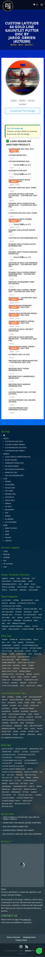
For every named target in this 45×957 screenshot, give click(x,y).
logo (37, 714)
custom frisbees (30, 760)
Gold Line (37, 654)
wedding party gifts (22, 804)
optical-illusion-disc (26, 720)
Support (6, 557)
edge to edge (7, 651)
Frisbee (4, 783)
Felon (35, 651)
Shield (12, 677)
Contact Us (26, 919)
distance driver (36, 648)
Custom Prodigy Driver (11, 648)
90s (4, 697)
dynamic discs (7, 781)
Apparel (8, 481)
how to (32, 786)
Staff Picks (13, 590)
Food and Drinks (19, 581)
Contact (8, 541)
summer (34, 792)
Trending (23, 590)
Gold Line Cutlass (9, 657)
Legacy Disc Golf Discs (26, 663)
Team (7, 531)
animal (11, 697)
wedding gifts (7, 804)
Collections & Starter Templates (18, 457)
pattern (15, 723)
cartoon (36, 700)
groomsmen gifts (20, 786)
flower (13, 706)
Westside (39, 629)
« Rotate (14, 100)
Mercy (24, 665)
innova (39, 786)
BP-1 (8, 642)
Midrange (17, 620)
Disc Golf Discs (7, 612)
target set (6, 680)
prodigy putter (8, 674)
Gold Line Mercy (24, 657)
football (6, 708)
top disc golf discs (25, 795)
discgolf (19, 775)
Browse (6, 454)
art (25, 697)
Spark (19, 677)
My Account (8, 564)
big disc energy (26, 639)
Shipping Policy (29, 937)
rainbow (18, 726)
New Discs (5, 792)
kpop (4, 714)
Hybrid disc (25, 660)
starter (26, 677)
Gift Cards (9, 491)
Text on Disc (6, 795)
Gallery (8, 537)
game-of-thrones (27, 708)
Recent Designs (11, 460)
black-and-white (17, 700)
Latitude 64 (9, 497)
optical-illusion (9, 720)
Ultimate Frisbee (27, 629)
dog (40, 703)
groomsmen (6, 786)
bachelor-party (36, 697)
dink (27, 703)
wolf (40, 734)
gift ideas (24, 783)
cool (21, 45)
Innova (7, 516)
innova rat (6, 789)
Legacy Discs (10, 500)
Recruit (37, 674)
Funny (30, 581)
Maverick (16, 665)
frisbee (4, 654)
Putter (35, 626)
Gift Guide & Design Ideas (14, 469)
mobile (31, 665)
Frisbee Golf (13, 783)
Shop (5, 479)
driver (5, 706)
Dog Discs (28, 612)
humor (16, 711)
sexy (20, 729)
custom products (31, 763)
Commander (6, 645)
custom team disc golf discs (13, 766)
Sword (33, 677)
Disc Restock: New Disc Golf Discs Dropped (22, 834)
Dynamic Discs (10, 494)
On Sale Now (10, 488)
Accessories (9, 485)
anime (19, 697)
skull (33, 729)
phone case (6, 668)
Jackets (27, 618)
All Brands (9, 519)
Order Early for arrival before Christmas (22, 823)
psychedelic (7, 726)
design (30, 769)
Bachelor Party (27, 600)
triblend (23, 683)
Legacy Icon (6, 665)
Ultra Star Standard (10, 686)
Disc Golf (10, 775)
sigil (26, 729)
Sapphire (5, 677)
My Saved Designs (12, 466)
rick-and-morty (37, 726)
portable (16, 668)
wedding (31, 734)
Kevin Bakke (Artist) (9, 584)
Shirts (4, 629)
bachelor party (21, 749)
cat (4, 703)
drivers (36, 778)
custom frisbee (20, 757)
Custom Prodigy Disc (30, 645)
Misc (3, 623)
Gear (40, 615)
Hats (13, 618)
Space (38, 587)
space (40, 729)
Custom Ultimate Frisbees (15, 445)
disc (33, 703)
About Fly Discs (11, 528)
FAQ (4, 561)
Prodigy (8, 503)
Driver (35, 612)
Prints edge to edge (9, 671)
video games (33, 590)
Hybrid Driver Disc (9, 663)
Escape (28, 651)
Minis (36, 620)
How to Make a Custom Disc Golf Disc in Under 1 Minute (21, 818)
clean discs (30, 642)
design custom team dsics (12, 772)
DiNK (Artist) (6, 581)
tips (14, 795)
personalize (16, 792)
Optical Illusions (8, 587)
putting (26, 792)
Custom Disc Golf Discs (14, 441)
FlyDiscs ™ (29, 950)
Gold (30, 654)
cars (18, 578)
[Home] (4, 435)
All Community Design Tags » (12, 738)
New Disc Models (30, 789)
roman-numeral (9, 729)
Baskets (5, 603)
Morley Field (17, 789)
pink (22, 723)
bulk (14, 642)
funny (15, 708)
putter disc (19, 674)
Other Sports (22, 587)
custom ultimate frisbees (11, 895)
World (39, 686)
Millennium (9, 510)
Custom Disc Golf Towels (15, 451)
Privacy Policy (21, 940)
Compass (16, 645)
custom (25, 752)
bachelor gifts (7, 749)
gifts (32, 783)
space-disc (7, 731)
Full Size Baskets (29, 615)
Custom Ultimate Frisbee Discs (13, 769)
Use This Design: (15, 128)
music (33, 584)
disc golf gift (7, 778)
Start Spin (31, 101)
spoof (24, 731)
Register (6, 554)
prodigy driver (24, 671)
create (6, 438)
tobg (16, 734)
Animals (5, 578)
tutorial (38, 795)
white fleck (30, 686)
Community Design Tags (14, 463)
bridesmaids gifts (36, 749)
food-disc (35, 706)
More (5, 525)
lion (30, 714)
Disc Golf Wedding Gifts (14, 475)
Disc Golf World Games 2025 (15, 826)
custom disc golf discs (28, 892)
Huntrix (34, 711)
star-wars (7, 734)
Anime (12, 578)
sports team (34, 731)
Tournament (17, 680)
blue (3, 642)
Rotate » (22, 100)
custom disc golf (8, 755)
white (22, 686)
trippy (23, 734)
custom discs (7, 757)
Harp (17, 660)
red (26, 726)
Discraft (18, 612)
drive (22, 778)
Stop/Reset (22, 104)
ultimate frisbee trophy (11, 801)
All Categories (10, 522)
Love (20, 584)
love (4, 717)
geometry (7, 711)
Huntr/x (25, 711)
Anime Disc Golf (11, 472)
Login (5, 551)
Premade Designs (18, 623)
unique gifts (27, 801)
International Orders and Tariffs (18, 830)
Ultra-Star (32, 683)
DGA (6, 513)
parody (6, 723)
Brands (13, 603)
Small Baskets (14, 629)
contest (16, 752)
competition (6, 752)
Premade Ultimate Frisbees (12, 626)
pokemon (30, 45)
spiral (16, 731)
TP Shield (5, 683)
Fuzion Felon (21, 654)
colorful (12, 703)
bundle (21, 642)
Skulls (31, 587)
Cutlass (24, 648)
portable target (28, 668)
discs (16, 778)
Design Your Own (30, 609)
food (26, 706)
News (7, 534)
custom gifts (7, 763)
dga (41, 772)
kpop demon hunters (17, 714)
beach (5, 700)
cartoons (26, 578)
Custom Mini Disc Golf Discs (16, 448)
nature (39, 717)
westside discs (7, 806)
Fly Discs (8, 506)
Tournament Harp (31, 680)
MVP (8, 623)
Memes (26, 584)
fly (20, 706)
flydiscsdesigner (30, 781)
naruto (30, 717)
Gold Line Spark (8, 660)
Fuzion (11, 654)
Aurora (5, 639)
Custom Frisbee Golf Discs (12, 760)
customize (18, 763)
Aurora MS (13, 639)
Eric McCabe (18, 651)
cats (33, 578)
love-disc (13, 717)
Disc (3, 775)
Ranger (29, 674)
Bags (37, 600)
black (35, 639)
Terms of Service (13, 937)
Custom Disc (34, 752)
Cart (5, 567)
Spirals (4, 590)
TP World (14, 683)
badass (14, 45)
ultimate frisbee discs (25, 798)
